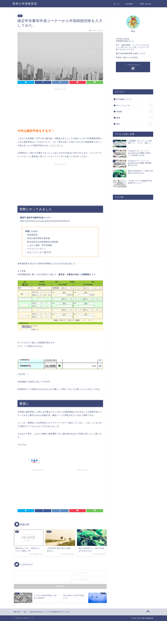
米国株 (133, 112)
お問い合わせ (145, 4)
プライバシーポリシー (23, 618)
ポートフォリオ (133, 105)
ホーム (117, 4)
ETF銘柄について (133, 99)
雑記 (20, 16)
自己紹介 (130, 4)
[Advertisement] (60, 108)
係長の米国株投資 (25, 3)
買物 (133, 118)
